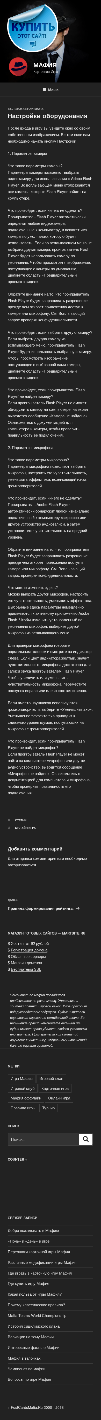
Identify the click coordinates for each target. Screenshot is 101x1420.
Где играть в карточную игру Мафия (40, 1273)
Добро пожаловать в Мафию (33, 1230)
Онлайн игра (25, 828)
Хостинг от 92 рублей (30, 943)
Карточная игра (55, 1088)
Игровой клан (51, 1078)
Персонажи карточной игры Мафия (39, 1251)
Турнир (48, 1107)
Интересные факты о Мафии (33, 1347)
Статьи (20, 820)
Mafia (39, 109)
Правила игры (23, 1107)
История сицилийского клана (34, 1326)
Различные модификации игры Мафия (42, 1262)
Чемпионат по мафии (26, 1368)
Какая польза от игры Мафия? (35, 1294)
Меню (53, 89)
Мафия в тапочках (24, 1358)
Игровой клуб (23, 1088)
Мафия (45, 64)
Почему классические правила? (36, 1304)
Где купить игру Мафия (28, 1283)
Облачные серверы (28, 956)
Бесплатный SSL (26, 969)
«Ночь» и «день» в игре (28, 1241)
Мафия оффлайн (26, 1098)
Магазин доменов (26, 962)
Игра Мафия (22, 1078)
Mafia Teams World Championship (37, 1315)
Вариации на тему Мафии (31, 1336)
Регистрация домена (29, 949)
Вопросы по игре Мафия (29, 1379)
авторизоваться (22, 864)
